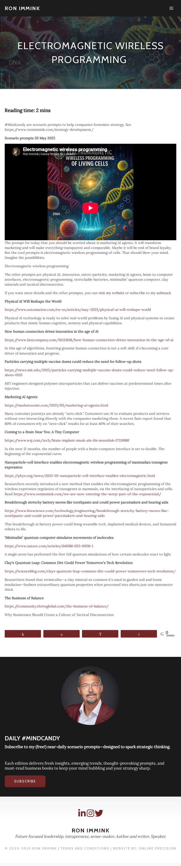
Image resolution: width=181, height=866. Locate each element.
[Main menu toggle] (171, 8)
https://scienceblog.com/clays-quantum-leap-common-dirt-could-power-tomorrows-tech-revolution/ (90, 571)
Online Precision (157, 848)
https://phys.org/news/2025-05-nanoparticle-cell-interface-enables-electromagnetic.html (80, 475)
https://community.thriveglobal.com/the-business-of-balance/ (57, 606)
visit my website (111, 293)
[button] (25, 781)
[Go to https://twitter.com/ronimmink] (99, 813)
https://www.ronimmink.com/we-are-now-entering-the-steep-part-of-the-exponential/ (87, 494)
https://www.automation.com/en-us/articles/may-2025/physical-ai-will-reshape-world (78, 309)
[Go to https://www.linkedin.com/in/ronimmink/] (82, 813)
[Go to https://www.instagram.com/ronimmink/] (90, 813)
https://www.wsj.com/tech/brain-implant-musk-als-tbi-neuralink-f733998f (67, 440)
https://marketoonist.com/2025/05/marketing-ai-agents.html (56, 405)
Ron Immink (22, 8)
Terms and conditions (84, 848)
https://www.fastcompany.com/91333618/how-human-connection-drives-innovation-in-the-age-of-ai (89, 340)
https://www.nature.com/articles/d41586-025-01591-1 (49, 546)
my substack (161, 293)
